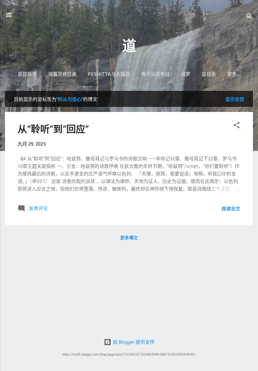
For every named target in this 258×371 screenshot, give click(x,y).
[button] (236, 126)
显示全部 (234, 99)
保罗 (185, 74)
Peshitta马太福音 (109, 74)
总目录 (209, 74)
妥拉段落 (27, 74)
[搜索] (249, 17)
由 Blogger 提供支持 (132, 342)
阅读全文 (231, 209)
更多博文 (129, 237)
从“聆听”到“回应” (53, 129)
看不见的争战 (155, 74)
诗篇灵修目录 (62, 74)
